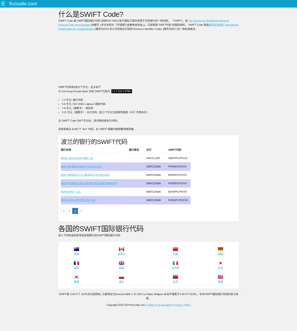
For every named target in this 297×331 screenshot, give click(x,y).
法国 (76, 267)
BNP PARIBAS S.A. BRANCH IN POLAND (85, 174)
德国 (220, 253)
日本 (220, 267)
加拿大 (121, 253)
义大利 (175, 267)
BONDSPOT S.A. (71, 191)
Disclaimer (167, 304)
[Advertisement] (148, 59)
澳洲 (76, 253)
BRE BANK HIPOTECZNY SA (78, 200)
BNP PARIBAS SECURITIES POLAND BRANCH (89, 183)
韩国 (76, 281)
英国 (121, 267)
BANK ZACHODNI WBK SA (77, 158)
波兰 (121, 281)
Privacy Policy (183, 304)
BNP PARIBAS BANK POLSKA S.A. (81, 166)
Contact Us (152, 304)
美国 (220, 281)
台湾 (175, 281)
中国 (175, 253)
